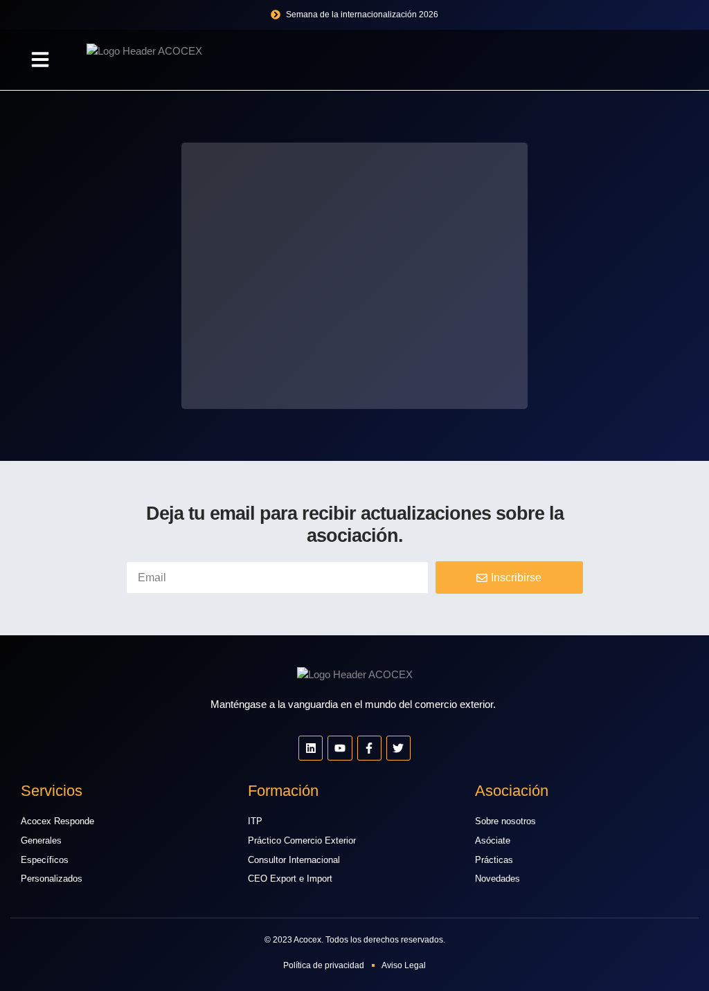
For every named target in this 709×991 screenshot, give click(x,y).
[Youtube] (339, 748)
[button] (40, 59)
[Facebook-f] (369, 748)
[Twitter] (398, 748)
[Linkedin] (310, 748)
